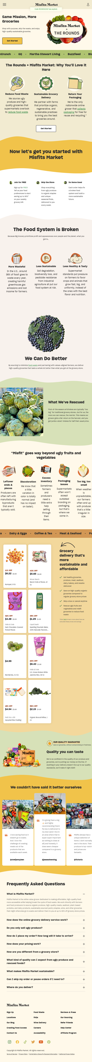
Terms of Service (12, 1054)
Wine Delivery (40, 1023)
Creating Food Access (17, 1028)
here (65, 619)
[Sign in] (88, 4)
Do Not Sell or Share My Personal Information (43, 1054)
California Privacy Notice (66, 1054)
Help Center (66, 1028)
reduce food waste (18, 112)
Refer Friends (67, 1023)
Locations (11, 1017)
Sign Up (10, 1012)
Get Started (12, 41)
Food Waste (39, 1012)
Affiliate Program (69, 1033)
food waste (33, 365)
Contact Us (12, 1033)
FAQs (36, 1017)
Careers (37, 1028)
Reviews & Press (68, 1012)
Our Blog (10, 1023)
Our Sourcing (66, 1017)
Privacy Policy (23, 1054)
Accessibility (40, 1033)
